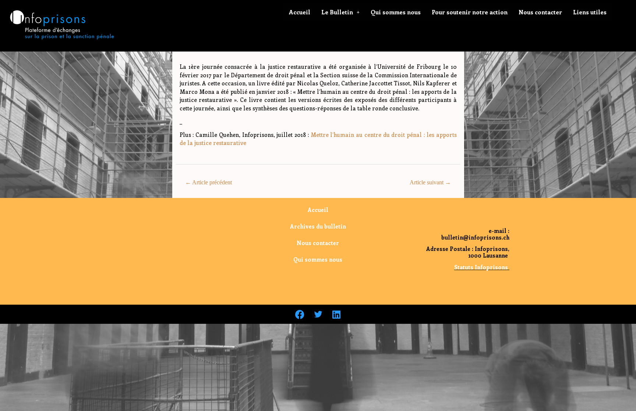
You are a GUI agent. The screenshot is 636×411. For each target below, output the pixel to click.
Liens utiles (590, 12)
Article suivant (430, 182)
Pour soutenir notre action (470, 12)
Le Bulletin (337, 12)
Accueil (299, 12)
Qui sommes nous (396, 12)
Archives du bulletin (318, 226)
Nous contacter (540, 12)
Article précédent (208, 182)
